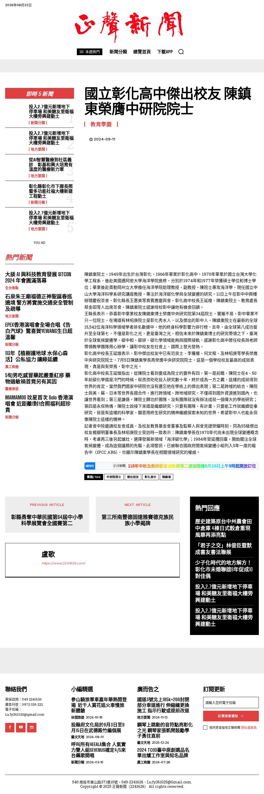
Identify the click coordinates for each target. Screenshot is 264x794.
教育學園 (101, 124)
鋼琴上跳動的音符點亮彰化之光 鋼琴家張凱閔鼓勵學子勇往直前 (165, 730)
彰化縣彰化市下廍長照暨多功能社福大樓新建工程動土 (51, 190)
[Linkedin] (229, 138)
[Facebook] (182, 138)
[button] (181, 51)
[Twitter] (194, 138)
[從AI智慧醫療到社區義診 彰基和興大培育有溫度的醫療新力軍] (15, 166)
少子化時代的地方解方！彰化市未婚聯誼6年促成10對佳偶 (224, 569)
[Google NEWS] (31, 727)
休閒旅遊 (77, 717)
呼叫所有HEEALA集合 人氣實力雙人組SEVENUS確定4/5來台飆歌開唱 (98, 749)
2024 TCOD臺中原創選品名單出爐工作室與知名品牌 (163, 752)
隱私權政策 (249, 727)
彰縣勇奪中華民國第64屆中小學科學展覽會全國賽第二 (47, 520)
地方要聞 (38, 149)
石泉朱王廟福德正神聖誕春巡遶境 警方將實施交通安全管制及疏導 (39, 302)
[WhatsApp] (217, 138)
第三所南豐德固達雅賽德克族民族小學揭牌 (138, 520)
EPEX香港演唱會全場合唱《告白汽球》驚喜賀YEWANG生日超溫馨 (38, 331)
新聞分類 (38, 122)
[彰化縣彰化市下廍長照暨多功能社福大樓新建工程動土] (15, 193)
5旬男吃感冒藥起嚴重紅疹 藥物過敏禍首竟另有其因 (37, 378)
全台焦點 (12, 287)
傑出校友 (133, 477)
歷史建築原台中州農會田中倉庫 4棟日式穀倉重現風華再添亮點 (223, 528)
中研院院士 (113, 477)
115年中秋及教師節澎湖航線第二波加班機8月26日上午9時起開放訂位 (192, 466)
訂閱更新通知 (228, 716)
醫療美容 (12, 388)
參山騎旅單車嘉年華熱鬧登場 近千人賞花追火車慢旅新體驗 (99, 705)
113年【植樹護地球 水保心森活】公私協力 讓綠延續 (36, 356)
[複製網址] (241, 138)
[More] (253, 138)
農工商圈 (12, 366)
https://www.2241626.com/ (63, 563)
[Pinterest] (206, 138)
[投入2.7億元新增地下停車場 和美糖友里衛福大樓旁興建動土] (15, 113)
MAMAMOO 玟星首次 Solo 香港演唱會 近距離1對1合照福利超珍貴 (39, 403)
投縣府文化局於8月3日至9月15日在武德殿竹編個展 (98, 727)
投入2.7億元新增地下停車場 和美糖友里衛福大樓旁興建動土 (51, 111)
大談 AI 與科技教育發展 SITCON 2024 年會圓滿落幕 (38, 277)
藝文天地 (77, 737)
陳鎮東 (166, 477)
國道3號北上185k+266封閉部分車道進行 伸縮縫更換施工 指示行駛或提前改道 (163, 705)
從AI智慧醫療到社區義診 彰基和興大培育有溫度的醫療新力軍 (51, 164)
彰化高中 (150, 477)
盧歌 (48, 554)
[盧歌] (24, 560)
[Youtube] (20, 727)
